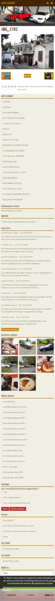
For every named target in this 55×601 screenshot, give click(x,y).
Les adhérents (9, 401)
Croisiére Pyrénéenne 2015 (14, 445)
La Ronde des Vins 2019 (13, 472)
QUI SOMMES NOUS (11, 167)
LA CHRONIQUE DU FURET (14, 151)
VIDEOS (6, 129)
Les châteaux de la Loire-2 (14, 456)
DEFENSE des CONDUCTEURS (15, 145)
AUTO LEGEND (8, 3)
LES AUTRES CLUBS (11, 549)
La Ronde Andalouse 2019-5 (14, 429)
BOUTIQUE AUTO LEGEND (14, 118)
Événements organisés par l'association (19, 222)
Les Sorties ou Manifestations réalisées (19, 531)
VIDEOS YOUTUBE (10, 140)
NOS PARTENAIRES (11, 113)
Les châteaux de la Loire (13, 450)
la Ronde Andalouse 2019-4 (14, 423)
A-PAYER (6, 102)
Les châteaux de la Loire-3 (14, 461)
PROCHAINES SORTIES (12, 183)
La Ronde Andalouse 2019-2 (14, 412)
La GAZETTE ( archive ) (12, 123)
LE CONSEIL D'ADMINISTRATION (16, 194)
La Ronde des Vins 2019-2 (13, 478)
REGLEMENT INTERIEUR (12, 200)
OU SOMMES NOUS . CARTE (14, 172)
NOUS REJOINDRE (10, 178)
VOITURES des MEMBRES (13, 156)
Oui (5, 492)
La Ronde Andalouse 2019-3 (14, 418)
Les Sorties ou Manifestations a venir (18, 526)
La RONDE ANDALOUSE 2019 (15, 407)
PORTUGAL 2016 (10, 162)
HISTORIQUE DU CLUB (12, 189)
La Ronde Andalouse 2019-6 (14, 434)
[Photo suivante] (49, 76)
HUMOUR (7, 107)
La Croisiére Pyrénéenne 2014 (15, 440)
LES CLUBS (5, 543)
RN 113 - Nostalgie (10, 467)
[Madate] (30, 595)
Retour (27, 76)
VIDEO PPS (7, 134)
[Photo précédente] (6, 76)
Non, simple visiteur (12, 497)
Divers (5, 537)
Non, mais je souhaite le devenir (17, 503)
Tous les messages (11, 329)
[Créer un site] (11, 595)
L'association (8, 520)
